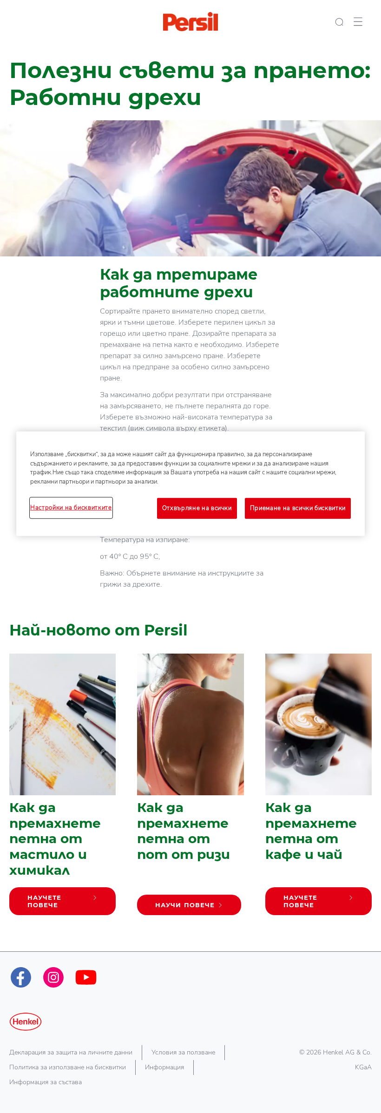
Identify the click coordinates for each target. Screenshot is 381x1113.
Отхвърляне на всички (197, 508)
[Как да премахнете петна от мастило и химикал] (62, 789)
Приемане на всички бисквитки (298, 508)
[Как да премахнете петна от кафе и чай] (318, 789)
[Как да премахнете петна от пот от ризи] (190, 789)
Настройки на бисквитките (71, 508)
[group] (190, 803)
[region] (190, 484)
